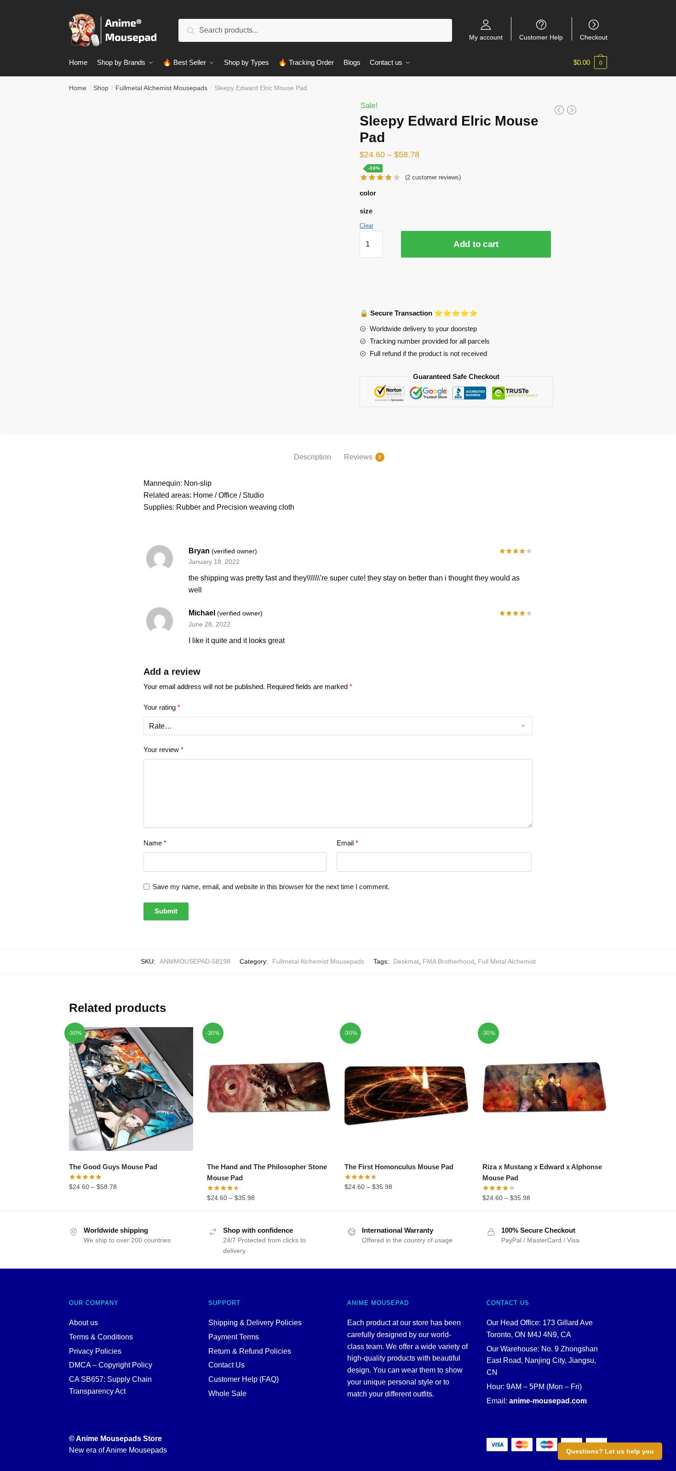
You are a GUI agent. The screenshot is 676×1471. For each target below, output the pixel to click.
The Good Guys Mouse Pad (113, 1167)
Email (347, 843)
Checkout (593, 37)
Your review (163, 749)
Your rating (161, 707)
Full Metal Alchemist (507, 961)
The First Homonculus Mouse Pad (398, 1167)
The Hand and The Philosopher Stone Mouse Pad (267, 1172)
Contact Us (226, 1365)
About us (83, 1323)
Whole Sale (227, 1393)
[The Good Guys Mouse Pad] (131, 1089)
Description (312, 457)
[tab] (312, 449)
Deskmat (406, 961)
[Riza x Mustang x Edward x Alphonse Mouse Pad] (544, 1089)
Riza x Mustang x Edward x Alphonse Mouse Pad (542, 1172)
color (368, 193)
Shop (101, 88)
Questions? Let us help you (610, 1451)
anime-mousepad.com (548, 1401)
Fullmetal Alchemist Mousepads (161, 88)
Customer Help (541, 37)
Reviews (358, 457)
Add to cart (475, 244)
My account (486, 37)
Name (154, 843)
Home (77, 88)
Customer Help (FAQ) (243, 1379)
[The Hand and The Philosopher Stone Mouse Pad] (269, 1089)
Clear (366, 225)
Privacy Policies (95, 1351)
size (366, 211)
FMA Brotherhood (448, 961)
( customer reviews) (433, 177)
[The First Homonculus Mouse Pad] (406, 1089)
